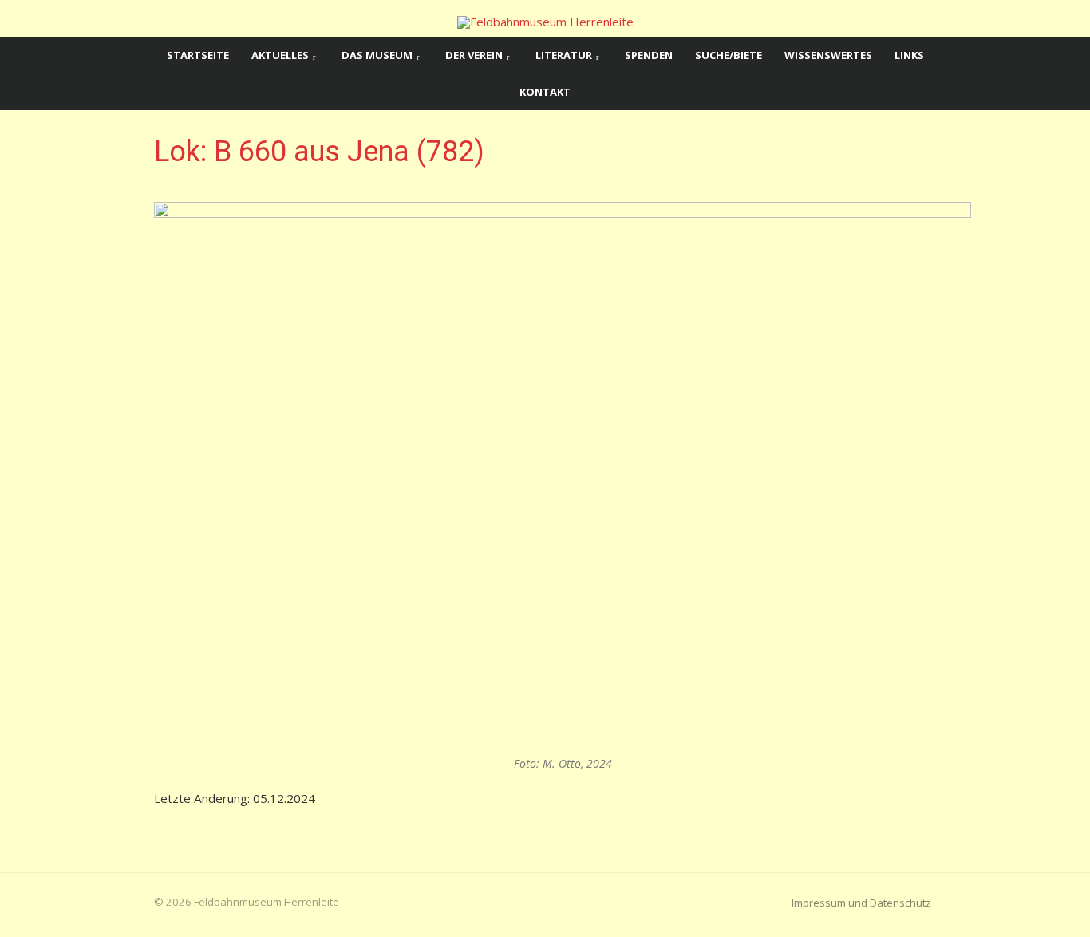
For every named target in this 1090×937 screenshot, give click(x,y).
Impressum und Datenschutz (861, 902)
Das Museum (377, 55)
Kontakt (545, 92)
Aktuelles (280, 55)
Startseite (198, 55)
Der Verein (474, 55)
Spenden (649, 55)
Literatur (563, 55)
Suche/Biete (728, 55)
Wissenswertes (828, 55)
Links (909, 55)
